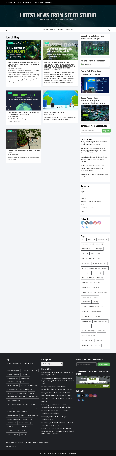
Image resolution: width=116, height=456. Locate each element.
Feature (83, 195)
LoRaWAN (86, 273)
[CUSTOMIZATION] (101, 2)
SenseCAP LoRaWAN (88, 331)
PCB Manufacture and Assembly (92, 306)
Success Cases (87, 340)
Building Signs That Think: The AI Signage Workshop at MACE (54, 418)
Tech (82, 211)
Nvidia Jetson (87, 292)
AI (83, 239)
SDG (97, 316)
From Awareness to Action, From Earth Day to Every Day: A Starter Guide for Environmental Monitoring (23, 64)
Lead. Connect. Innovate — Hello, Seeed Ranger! (93, 37)
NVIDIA (96, 287)
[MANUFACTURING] (104, 2)
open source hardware (90, 297)
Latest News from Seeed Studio (58, 15)
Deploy (10, 43)
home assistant (96, 253)
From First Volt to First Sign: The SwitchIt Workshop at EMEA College (54, 412)
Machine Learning (88, 278)
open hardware (100, 292)
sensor (101, 331)
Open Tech (86, 302)
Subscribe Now (106, 131)
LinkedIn (52, 30)
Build (82, 188)
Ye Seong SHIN (49, 70)
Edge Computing (88, 249)
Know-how (84, 198)
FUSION (19, 2)
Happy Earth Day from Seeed (54, 113)
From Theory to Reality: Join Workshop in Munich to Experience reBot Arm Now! (57, 424)
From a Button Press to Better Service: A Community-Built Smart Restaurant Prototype (94, 159)
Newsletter (86, 287)
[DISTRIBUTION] (108, 2)
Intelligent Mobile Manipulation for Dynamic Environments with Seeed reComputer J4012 (92, 168)
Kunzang (11, 68)
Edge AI (99, 244)
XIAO (97, 345)
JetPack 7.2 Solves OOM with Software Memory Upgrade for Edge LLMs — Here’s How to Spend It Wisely (94, 150)
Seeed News (86, 321)
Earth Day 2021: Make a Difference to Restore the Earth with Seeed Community (23, 114)
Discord (60, 30)
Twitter (45, 30)
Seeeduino (86, 326)
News (46, 43)
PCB (95, 302)
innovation (86, 263)
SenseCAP (97, 326)
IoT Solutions (94, 268)
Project (85, 311)
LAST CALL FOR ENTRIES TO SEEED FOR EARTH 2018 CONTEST (24, 152)
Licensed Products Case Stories (91, 201)
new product (87, 282)
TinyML (99, 340)
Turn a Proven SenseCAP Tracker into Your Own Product (94, 176)
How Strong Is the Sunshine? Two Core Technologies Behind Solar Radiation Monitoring (57, 406)
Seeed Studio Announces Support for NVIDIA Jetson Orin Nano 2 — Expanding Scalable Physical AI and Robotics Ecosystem (57, 431)
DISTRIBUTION (48, 2)
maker (100, 278)
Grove (85, 253)
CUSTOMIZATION (27, 2)
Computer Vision (88, 244)
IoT (84, 268)
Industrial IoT (94, 258)
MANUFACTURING (38, 2)
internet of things (99, 263)
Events (99, 249)
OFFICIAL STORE (10, 2)
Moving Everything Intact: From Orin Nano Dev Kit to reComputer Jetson (94, 143)
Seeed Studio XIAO (100, 321)
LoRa (104, 268)
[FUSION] (97, 2)
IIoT (84, 258)
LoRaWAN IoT (97, 273)
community (102, 239)
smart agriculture (88, 335)
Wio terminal (87, 345)
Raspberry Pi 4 (87, 316)
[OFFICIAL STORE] (94, 2)
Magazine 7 (63, 453)
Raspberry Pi (97, 311)
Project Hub (69, 30)
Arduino (91, 239)
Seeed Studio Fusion (87, 208)
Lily (10, 116)
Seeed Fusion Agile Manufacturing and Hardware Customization (93, 100)
